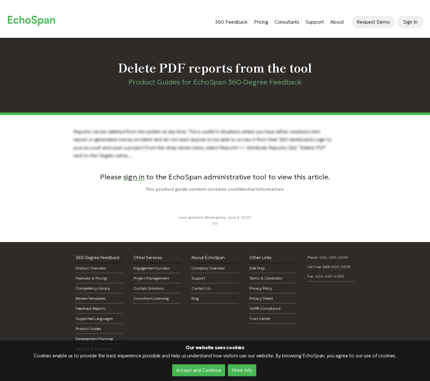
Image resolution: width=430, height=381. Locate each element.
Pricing (261, 22)
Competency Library (93, 288)
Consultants (286, 22)
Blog (195, 298)
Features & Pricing (91, 278)
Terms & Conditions (265, 278)
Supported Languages (94, 318)
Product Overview (91, 268)
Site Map (257, 268)
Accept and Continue (198, 370)
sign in (133, 176)
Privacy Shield (261, 298)
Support (315, 22)
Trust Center (260, 318)
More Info (242, 370)
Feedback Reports (91, 308)
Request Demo (373, 22)
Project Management (151, 278)
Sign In (410, 22)
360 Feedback (231, 22)
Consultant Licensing (151, 298)
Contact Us (201, 288)
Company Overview (208, 268)
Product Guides (88, 328)
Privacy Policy (260, 288)
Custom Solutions (148, 288)
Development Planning (94, 338)
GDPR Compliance (264, 308)
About (337, 22)
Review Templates (91, 298)
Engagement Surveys (151, 268)
